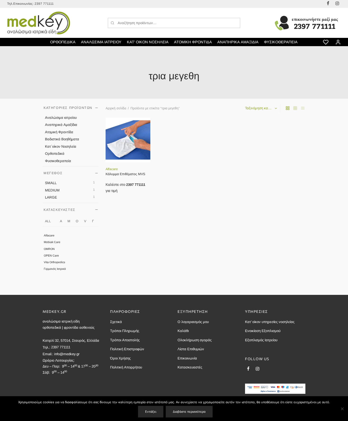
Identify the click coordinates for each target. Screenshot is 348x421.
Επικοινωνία (187, 358)
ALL (48, 221)
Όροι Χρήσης (120, 358)
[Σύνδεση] (338, 42)
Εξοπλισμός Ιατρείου (261, 340)
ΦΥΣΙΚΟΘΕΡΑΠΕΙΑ (281, 42)
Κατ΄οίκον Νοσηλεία (60, 146)
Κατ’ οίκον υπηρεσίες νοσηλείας (269, 322)
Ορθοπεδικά (54, 154)
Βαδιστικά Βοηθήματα (62, 139)
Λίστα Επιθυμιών (191, 349)
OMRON (49, 249)
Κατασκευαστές (190, 367)
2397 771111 (44, 3)
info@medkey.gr (67, 354)
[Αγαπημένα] (326, 42)
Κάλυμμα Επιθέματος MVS (125, 174)
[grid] (287, 108)
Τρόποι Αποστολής (125, 340)
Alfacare (49, 235)
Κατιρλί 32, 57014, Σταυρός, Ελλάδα (71, 340)
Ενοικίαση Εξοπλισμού (263, 331)
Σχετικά (116, 322)
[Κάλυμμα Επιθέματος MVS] (128, 140)
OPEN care (51, 255)
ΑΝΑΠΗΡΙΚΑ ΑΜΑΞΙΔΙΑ (238, 42)
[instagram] (257, 369)
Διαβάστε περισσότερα (189, 411)
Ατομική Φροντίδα (59, 132)
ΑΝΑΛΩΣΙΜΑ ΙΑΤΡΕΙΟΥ (101, 42)
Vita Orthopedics (54, 262)
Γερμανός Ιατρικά (55, 268)
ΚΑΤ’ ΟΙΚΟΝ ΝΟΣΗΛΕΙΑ (148, 42)
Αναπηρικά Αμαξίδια (61, 125)
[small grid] (295, 108)
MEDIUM (52, 190)
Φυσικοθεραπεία (58, 161)
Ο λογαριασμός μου (193, 322)
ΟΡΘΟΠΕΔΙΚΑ (63, 42)
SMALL (51, 183)
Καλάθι (183, 331)
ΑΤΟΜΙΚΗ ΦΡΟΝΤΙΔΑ (193, 42)
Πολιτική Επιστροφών (127, 349)
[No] (342, 408)
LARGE (51, 197)
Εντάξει (150, 411)
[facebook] (248, 369)
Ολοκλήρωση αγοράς (195, 340)
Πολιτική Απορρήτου (126, 367)
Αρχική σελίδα (116, 108)
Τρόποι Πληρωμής (124, 331)
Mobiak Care (52, 242)
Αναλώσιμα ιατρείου (61, 117)
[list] (302, 108)
